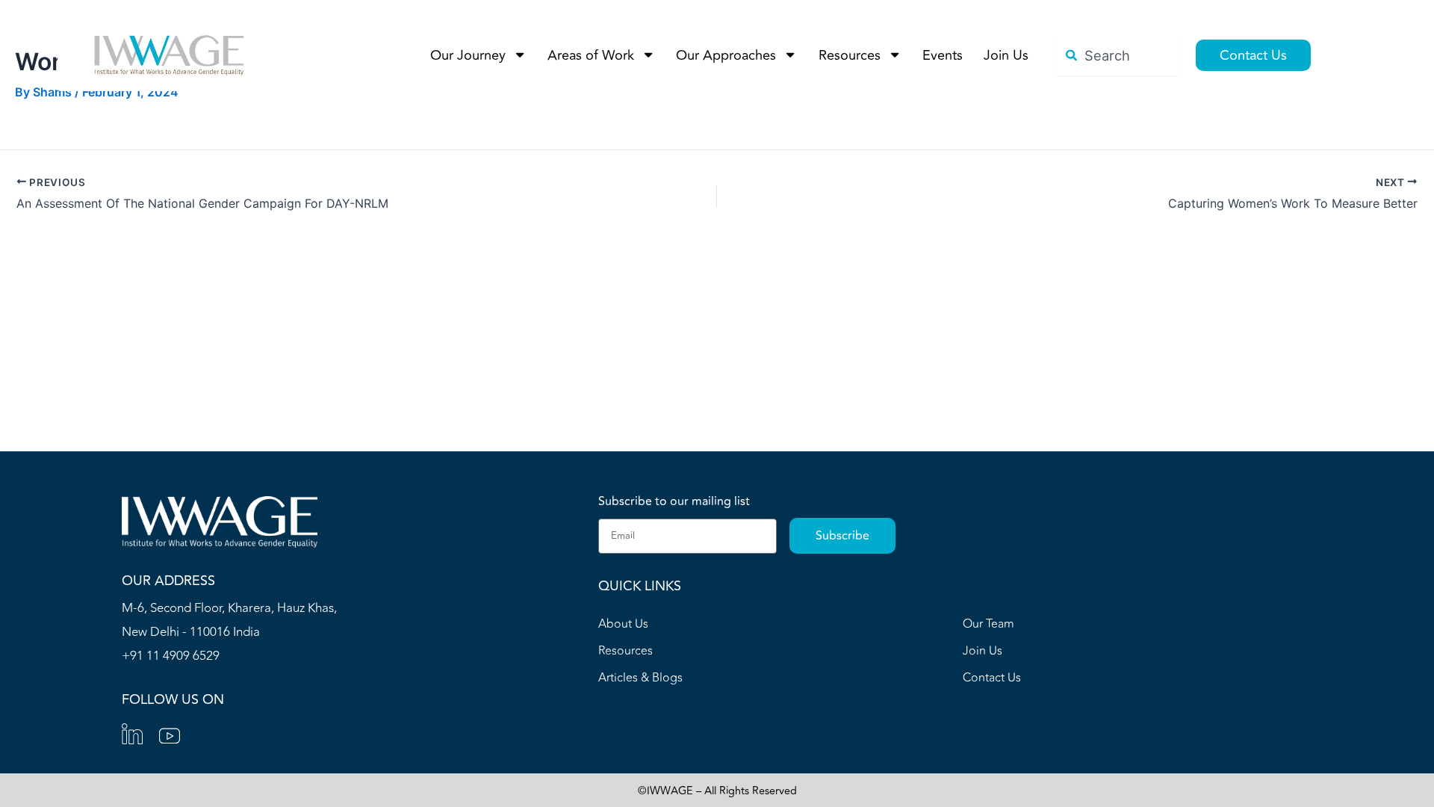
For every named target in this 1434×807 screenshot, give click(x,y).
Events (942, 55)
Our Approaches (726, 55)
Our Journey (468, 55)
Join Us (1006, 55)
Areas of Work (590, 55)
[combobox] (1117, 55)
